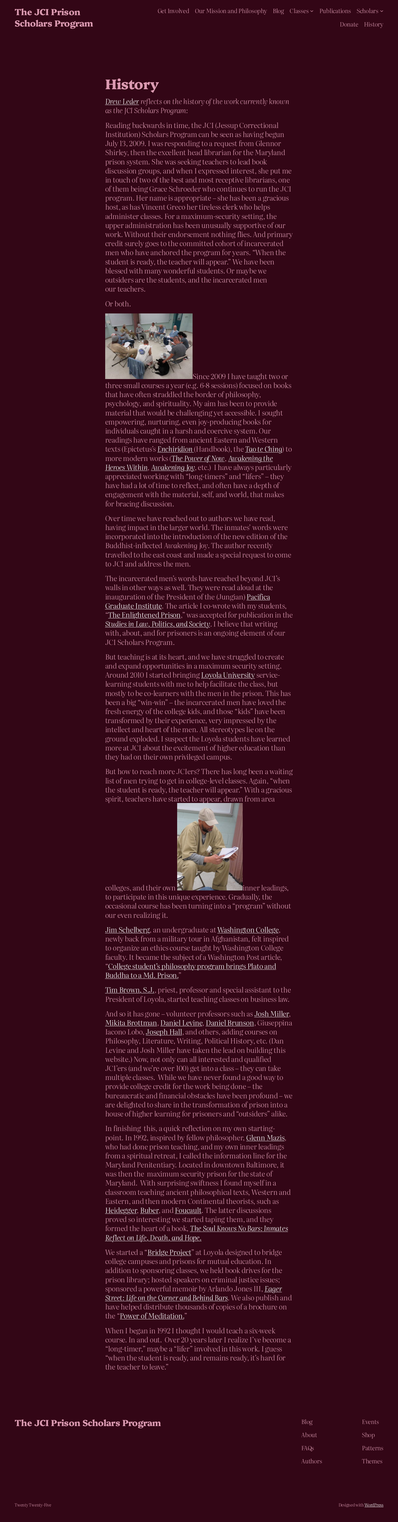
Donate (349, 24)
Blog (278, 10)
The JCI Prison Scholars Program (54, 17)
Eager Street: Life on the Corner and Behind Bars (193, 1292)
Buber (149, 1210)
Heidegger (121, 1210)
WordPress (373, 1505)
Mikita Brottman (131, 1022)
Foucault (188, 1210)
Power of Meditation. (152, 1315)
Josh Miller (271, 1013)
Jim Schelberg (127, 929)
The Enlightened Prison (144, 614)
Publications (335, 10)
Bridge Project (169, 1252)
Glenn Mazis (265, 1137)
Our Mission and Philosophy (231, 10)
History (373, 24)
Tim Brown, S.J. (129, 989)
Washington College (248, 929)
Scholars (367, 10)
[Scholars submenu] (381, 10)
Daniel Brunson (230, 1022)
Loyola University (228, 674)
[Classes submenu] (312, 10)
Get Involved (173, 10)
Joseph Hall (164, 1031)
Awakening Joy (173, 467)
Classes (299, 10)
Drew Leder (122, 101)
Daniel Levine (181, 1022)
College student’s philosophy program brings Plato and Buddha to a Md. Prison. (190, 970)
